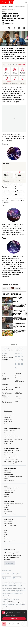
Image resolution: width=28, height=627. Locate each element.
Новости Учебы (9, 501)
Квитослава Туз (9, 23)
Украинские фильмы (9, 490)
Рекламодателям (6, 387)
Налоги (6, 478)
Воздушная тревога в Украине (12, 437)
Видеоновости (8, 419)
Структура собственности (18, 393)
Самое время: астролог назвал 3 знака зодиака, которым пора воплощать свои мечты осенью (14, 137)
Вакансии (17, 390)
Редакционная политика (5, 379)
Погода (6, 423)
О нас (3, 373)
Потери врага (7, 443)
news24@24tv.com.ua (7, 350)
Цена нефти (7, 470)
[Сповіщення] (26, 2)
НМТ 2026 (6, 509)
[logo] (10, 2)
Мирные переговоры (9, 435)
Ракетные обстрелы (9, 430)
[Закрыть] (25, 612)
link (15, 356)
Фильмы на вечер (9, 492)
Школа (6, 507)
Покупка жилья (8, 523)
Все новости (8, 411)
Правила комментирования (19, 381)
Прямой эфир (7, 417)
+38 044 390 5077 (19, 350)
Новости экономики (10, 468)
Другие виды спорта (9, 541)
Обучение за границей (10, 514)
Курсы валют (7, 472)
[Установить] (14, 615)
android (6, 573)
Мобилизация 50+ (8, 452)
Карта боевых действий (10, 433)
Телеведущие (5, 384)
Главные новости (8, 413)
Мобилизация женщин (10, 455)
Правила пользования (7, 389)
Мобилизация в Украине (11, 448)
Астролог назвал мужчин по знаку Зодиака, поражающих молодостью (20, 6)
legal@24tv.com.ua (20, 602)
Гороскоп (11, 6)
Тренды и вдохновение (10, 525)
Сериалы (6, 496)
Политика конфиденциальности (7, 393)
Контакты (17, 387)
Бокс (5, 532)
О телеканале (5, 381)
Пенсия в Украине (9, 480)
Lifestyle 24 (4, 6)
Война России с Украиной (12, 428)
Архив (16, 396)
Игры (16, 401)
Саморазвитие (8, 511)
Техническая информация (18, 384)
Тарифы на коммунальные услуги (13, 476)
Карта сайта (18, 398)
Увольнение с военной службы (12, 450)
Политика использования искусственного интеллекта (5, 397)
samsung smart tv (17, 577)
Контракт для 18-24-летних (11, 457)
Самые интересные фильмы (11, 488)
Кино (5, 486)
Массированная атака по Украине (13, 439)
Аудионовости (8, 421)
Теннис (6, 536)
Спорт (6, 530)
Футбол (6, 534)
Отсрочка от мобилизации (11, 459)
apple (17, 573)
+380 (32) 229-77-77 (10, 601)
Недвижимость (8, 519)
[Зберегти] (24, 28)
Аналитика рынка (8, 521)
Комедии (6, 494)
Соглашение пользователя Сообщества (18, 376)
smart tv (6, 577)
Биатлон (6, 539)
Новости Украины (9, 415)
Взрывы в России (8, 441)
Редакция (4, 375)
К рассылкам (9, 563)
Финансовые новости (9, 474)
